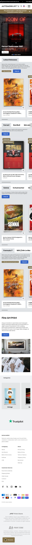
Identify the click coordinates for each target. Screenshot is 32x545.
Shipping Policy (22, 457)
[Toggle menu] (29, 6)
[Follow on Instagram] (11, 487)
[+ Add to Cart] (23, 107)
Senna (6, 188)
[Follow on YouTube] (16, 487)
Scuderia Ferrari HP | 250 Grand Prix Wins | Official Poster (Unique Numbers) (13, 175)
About (3, 449)
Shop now (5, 52)
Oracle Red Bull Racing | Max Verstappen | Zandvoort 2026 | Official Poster (12, 112)
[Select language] (25, 6)
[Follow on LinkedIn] (20, 487)
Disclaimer (20, 460)
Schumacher (18, 188)
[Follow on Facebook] (3, 487)
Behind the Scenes (7, 455)
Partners (4, 457)
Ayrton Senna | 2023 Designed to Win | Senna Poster (12, 238)
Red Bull (16, 125)
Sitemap (20, 463)
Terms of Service (22, 455)
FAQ (3, 481)
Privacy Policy (21, 449)
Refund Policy (21, 452)
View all (17, 71)
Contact (4, 478)
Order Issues (5, 476)
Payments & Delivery (7, 470)
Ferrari (6, 125)
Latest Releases (10, 60)
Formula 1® (8, 250)
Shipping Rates (6, 473)
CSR (3, 460)
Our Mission (5, 452)
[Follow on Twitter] (7, 487)
